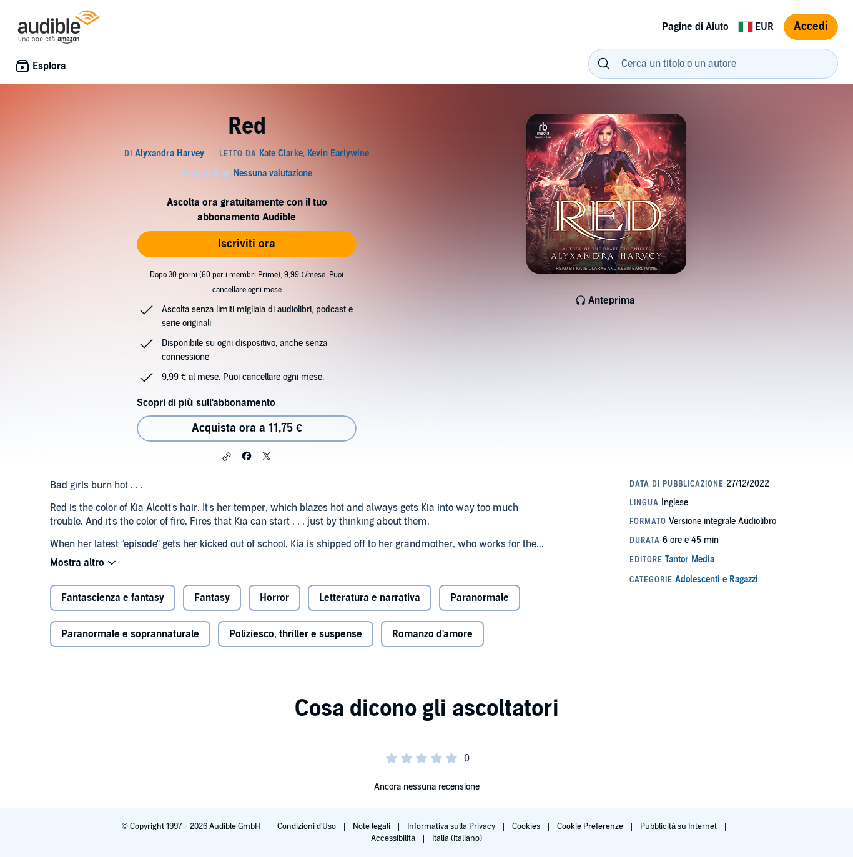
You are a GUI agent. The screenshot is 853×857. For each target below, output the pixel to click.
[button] (227, 457)
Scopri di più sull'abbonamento (206, 403)
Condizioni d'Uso (307, 826)
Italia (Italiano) (457, 838)
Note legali (372, 826)
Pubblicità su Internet (679, 826)
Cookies (527, 826)
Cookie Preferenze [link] (590, 826)
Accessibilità (394, 838)
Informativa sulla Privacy (452, 826)
